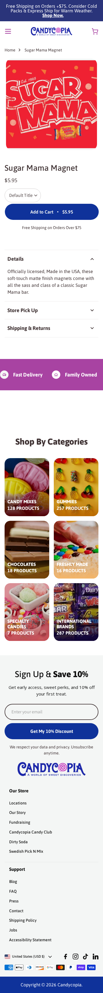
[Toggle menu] (8, 31)
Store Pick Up (22, 310)
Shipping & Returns (28, 328)
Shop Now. (53, 15)
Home (10, 50)
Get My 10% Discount (51, 731)
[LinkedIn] (95, 956)
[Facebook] (65, 956)
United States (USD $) (28, 956)
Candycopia (70, 984)
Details (15, 259)
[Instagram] (75, 956)
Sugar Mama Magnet (43, 50)
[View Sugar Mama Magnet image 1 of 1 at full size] (51, 104)
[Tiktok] (85, 956)
